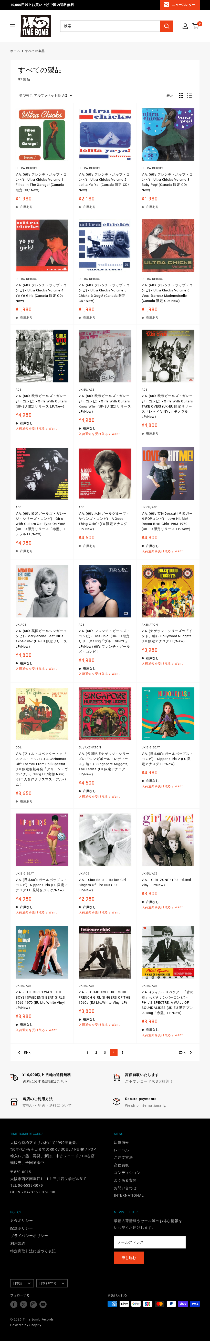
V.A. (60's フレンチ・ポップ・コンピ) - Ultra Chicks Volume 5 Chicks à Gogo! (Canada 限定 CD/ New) (104, 292)
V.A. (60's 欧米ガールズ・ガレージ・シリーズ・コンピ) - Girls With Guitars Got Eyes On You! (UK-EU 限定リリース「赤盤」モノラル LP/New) (41, 524)
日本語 (17, 1283)
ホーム (15, 51)
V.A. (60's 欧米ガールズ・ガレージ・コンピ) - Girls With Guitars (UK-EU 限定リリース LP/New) (41, 401)
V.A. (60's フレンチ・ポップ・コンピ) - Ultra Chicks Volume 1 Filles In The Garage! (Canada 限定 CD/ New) (41, 182)
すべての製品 (35, 51)
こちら (62, 1081)
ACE (18, 389)
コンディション (127, 1173)
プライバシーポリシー (29, 1236)
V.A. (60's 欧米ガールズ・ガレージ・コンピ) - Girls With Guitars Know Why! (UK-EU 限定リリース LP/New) (105, 403)
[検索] (166, 26)
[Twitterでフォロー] (23, 1304)
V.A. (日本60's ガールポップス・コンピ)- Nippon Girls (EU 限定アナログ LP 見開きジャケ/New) (42, 885)
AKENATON (150, 624)
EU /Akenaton (90, 747)
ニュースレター (183, 5)
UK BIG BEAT (151, 747)
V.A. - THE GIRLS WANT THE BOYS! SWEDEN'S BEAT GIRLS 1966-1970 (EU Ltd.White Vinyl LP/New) (40, 999)
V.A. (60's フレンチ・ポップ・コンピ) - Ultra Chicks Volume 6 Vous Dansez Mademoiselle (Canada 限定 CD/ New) (167, 292)
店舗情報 (121, 1142)
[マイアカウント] (185, 26)
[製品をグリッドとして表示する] (181, 95)
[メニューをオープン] (12, 26)
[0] (195, 26)
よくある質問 (125, 1180)
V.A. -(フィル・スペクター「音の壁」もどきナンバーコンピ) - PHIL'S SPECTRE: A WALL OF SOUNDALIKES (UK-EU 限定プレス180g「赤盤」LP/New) (168, 1002)
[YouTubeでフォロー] (43, 1304)
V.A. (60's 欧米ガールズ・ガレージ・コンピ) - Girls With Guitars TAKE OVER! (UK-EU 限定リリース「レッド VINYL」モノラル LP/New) (167, 406)
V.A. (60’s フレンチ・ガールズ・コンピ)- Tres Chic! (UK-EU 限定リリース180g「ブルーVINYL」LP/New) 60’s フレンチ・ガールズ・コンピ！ (104, 641)
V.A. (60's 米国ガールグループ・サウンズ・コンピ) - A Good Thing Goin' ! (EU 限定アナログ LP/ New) (104, 521)
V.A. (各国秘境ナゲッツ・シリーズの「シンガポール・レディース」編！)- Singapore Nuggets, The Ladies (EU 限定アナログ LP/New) (104, 764)
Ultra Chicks (26, 168)
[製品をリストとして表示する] (189, 95)
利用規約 (17, 1243)
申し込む (129, 1258)
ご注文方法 (123, 1157)
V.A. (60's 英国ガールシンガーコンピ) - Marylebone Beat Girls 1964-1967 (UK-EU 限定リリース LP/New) (41, 638)
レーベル (121, 1150)
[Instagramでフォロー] (33, 1304)
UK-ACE (21, 624)
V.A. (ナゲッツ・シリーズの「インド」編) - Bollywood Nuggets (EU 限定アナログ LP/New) (167, 636)
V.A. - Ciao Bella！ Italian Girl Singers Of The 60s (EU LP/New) (102, 885)
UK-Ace (84, 873)
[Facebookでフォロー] (13, 1304)
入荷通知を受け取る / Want (36, 428)
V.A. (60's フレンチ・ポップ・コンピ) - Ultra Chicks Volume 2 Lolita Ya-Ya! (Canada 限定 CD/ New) (104, 182)
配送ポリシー (21, 1228)
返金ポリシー (21, 1220)
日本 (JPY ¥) (47, 1283)
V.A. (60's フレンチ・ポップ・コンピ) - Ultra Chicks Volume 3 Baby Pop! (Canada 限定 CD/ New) (167, 182)
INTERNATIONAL (129, 1195)
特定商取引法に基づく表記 (33, 1251)
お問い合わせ (125, 1188)
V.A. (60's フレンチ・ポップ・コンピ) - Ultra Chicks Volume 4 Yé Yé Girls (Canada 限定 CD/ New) (41, 292)
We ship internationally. (145, 1105)
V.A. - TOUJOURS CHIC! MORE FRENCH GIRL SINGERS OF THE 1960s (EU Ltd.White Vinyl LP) (104, 997)
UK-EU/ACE (86, 389)
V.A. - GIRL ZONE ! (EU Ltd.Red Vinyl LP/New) (166, 882)
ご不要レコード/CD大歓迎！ (149, 1081)
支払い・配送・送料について (47, 1105)
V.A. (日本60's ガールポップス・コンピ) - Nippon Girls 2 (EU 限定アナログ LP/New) (167, 759)
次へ (182, 1052)
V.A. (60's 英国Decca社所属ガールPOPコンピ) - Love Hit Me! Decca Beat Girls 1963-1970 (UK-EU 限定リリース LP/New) (167, 521)
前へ (27, 1052)
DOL (19, 747)
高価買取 (121, 1165)
